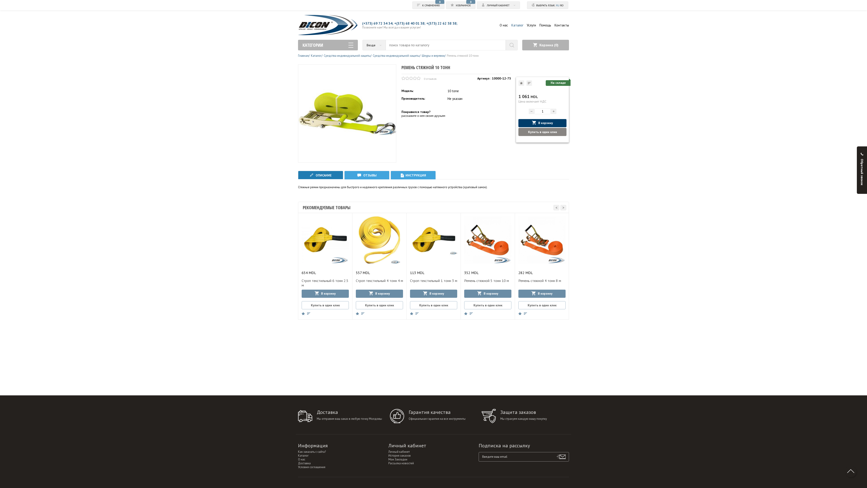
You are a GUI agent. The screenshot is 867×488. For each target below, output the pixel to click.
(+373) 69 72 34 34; (377, 23)
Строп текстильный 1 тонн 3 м (433, 280)
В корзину (545, 123)
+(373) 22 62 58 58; (441, 23)
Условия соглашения (311, 467)
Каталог (517, 25)
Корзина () (548, 45)
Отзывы (369, 175)
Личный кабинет (399, 452)
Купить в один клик (542, 132)
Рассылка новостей (401, 463)
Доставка (304, 463)
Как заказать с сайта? (312, 452)
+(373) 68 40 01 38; (409, 23)
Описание (323, 175)
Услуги (531, 25)
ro (562, 5)
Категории (313, 45)
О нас (504, 25)
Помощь (545, 25)
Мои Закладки (397, 459)
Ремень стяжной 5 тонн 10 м (486, 280)
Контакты (562, 25)
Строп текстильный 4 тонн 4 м (379, 280)
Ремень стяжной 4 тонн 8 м (539, 280)
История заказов (399, 456)
